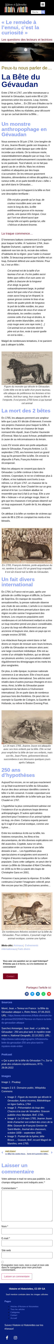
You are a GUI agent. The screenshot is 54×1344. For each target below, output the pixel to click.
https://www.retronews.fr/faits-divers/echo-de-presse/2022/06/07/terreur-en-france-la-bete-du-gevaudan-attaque (27, 1019)
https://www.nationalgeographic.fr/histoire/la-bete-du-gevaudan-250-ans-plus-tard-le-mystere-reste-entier (25, 1042)
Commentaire (9, 1188)
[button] (42, 4)
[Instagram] (15, 1338)
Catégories (15, 1312)
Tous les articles (17, 1309)
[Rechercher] (43, 12)
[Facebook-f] (7, 1338)
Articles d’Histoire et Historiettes (24, 1306)
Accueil (13, 1318)
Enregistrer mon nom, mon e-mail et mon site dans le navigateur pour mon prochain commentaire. (25, 1267)
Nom (5, 1226)
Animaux (18, 945)
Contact (13, 1315)
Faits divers (24, 949)
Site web (6, 1250)
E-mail (6, 1238)
